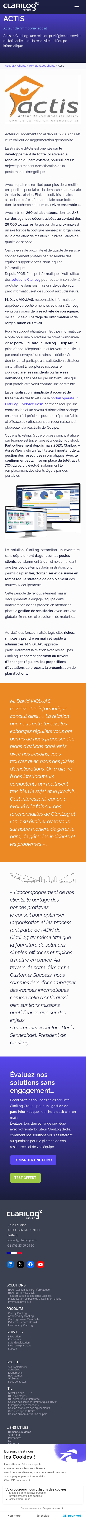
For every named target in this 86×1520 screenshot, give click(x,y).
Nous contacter (17, 1381)
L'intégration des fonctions (23, 1405)
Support (12, 1348)
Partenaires (14, 1438)
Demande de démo (19, 1432)
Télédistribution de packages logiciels (30, 1295)
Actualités (14, 1369)
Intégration (14, 1336)
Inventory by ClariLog (20, 1325)
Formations (14, 1339)
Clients (21, 65)
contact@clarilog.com (22, 1240)
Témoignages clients (42, 65)
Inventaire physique (19, 1301)
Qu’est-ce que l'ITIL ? (20, 1393)
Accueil (10, 65)
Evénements (15, 1372)
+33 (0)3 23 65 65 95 (20, 1245)
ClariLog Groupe (17, 1366)
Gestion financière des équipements (29, 1408)
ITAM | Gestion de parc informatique (29, 1289)
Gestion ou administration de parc (27, 1414)
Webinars (13, 1378)
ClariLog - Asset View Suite (23, 1319)
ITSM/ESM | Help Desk (21, 1292)
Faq (10, 1441)
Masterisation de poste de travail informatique (34, 1298)
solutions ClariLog (25, 280)
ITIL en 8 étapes (17, 1396)
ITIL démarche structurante (24, 1399)
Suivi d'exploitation (19, 1342)
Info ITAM (13, 1444)
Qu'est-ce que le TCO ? (21, 1411)
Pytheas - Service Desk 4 (22, 1322)
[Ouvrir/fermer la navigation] (77, 6)
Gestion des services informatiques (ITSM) (32, 1402)
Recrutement (15, 1375)
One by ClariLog (17, 1313)
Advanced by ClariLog (21, 1316)
